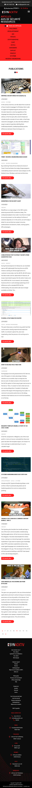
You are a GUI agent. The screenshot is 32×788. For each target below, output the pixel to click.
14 (27, 631)
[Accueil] (9, 12)
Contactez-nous (27, 786)
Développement (13, 31)
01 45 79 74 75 (17, 716)
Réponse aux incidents (16, 704)
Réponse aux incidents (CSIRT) (16, 670)
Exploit (13, 50)
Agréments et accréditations (16, 654)
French (16, 8)
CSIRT (13, 42)
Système (13, 56)
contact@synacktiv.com (17, 718)
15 (3, 634)
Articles (6, 16)
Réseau (13, 37)
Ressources (8, 21)
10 (14, 631)
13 (24, 631)
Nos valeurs (16, 652)
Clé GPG (17, 720)
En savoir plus (6, 133)
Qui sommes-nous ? (16, 650)
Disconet (16, 690)
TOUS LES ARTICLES (15, 26)
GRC (13, 34)
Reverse (16, 666)
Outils (13, 45)
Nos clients (16, 656)
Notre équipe (16, 658)
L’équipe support (16, 662)
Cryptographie (13, 39)
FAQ (16, 682)
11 (17, 631)
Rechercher (9, 8)
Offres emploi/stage (16, 680)
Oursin (16, 692)
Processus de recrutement (16, 678)
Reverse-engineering (13, 58)
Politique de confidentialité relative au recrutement (13, 786)
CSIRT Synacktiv (16, 708)
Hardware (13, 48)
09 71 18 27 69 (10, 4)
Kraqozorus (16, 686)
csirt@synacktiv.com (23, 4)
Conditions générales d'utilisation (16, 784)
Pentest (13, 53)
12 (20, 631)
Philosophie (16, 676)
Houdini (16, 688)
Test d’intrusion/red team (16, 696)
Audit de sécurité (16, 698)
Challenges (13, 28)
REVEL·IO (16, 672)
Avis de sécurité (10, 19)
